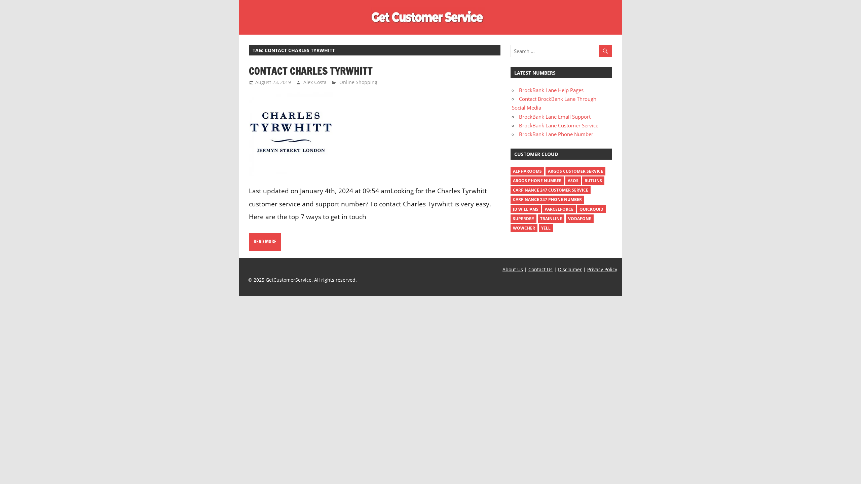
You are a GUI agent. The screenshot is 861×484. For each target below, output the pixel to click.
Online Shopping (358, 82)
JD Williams (525, 209)
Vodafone (579, 218)
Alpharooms (527, 171)
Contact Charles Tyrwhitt (311, 71)
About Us (512, 269)
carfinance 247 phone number (547, 199)
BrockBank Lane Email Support (555, 116)
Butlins (593, 181)
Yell (546, 228)
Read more (265, 241)
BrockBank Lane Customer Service (558, 125)
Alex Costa (315, 82)
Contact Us (540, 269)
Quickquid (591, 209)
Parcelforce (559, 209)
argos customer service (575, 171)
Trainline (551, 218)
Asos (573, 181)
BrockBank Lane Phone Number (556, 134)
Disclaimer (570, 269)
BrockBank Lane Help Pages (551, 90)
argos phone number (537, 181)
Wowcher (524, 228)
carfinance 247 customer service (550, 190)
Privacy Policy (602, 269)
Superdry (523, 218)
